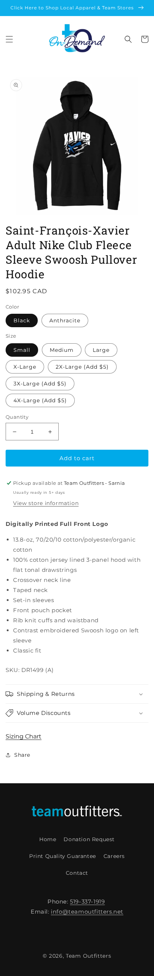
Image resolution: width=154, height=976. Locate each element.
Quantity (17, 417)
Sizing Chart (23, 736)
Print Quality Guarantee (62, 856)
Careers (114, 856)
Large (101, 350)
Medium (62, 350)
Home (47, 839)
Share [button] (22, 755)
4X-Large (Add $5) (40, 400)
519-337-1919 (87, 901)
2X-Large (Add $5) (82, 366)
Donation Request (89, 839)
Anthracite (64, 320)
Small (21, 350)
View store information (45, 503)
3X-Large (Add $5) (40, 383)
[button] (9, 39)
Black (21, 320)
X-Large (24, 366)
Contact (77, 873)
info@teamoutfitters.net (87, 911)
